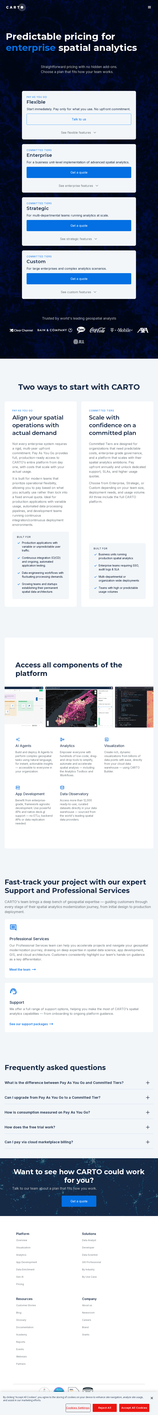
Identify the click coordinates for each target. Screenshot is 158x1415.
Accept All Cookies (134, 1407)
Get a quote (79, 172)
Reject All (104, 1407)
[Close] (152, 1398)
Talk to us (79, 119)
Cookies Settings (78, 1407)
